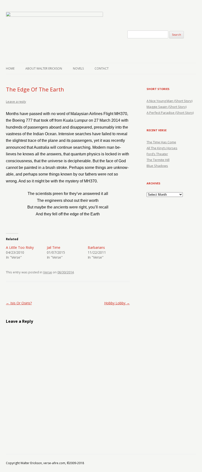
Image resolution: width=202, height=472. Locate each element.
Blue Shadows (157, 165)
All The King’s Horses (162, 148)
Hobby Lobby (117, 303)
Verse (47, 272)
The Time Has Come (161, 142)
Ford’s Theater (157, 154)
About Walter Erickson (43, 68)
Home (10, 68)
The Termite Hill (158, 160)
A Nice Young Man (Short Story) (169, 101)
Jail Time (53, 247)
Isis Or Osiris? (19, 303)
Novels (78, 68)
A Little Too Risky (20, 247)
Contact (102, 68)
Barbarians (96, 247)
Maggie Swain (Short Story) (166, 106)
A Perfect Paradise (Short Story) (170, 112)
